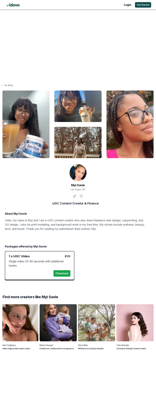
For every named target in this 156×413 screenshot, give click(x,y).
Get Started (143, 4)
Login (127, 4)
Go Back (8, 85)
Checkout (61, 273)
